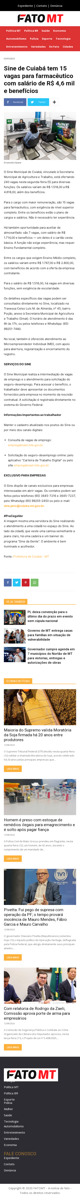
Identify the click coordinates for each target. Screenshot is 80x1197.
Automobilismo (14, 1126)
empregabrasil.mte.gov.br (25, 445)
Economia (10, 1145)
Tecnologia (11, 1121)
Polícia (8, 1103)
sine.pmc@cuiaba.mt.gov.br (24, 506)
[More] (54, 102)
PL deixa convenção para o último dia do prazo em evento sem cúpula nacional (50, 616)
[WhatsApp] (34, 582)
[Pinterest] (26, 582)
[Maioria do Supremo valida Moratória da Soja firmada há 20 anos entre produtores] (40, 707)
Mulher (8, 1109)
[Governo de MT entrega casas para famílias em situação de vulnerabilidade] (15, 636)
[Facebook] (8, 582)
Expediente (25, 6)
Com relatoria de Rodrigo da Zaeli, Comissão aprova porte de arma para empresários (37, 1013)
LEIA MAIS (13, 768)
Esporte (9, 1099)
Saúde (8, 1115)
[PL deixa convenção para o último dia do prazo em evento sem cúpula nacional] (15, 617)
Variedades (11, 1139)
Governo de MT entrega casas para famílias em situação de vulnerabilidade (50, 635)
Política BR (11, 1093)
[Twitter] (17, 582)
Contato (41, 6)
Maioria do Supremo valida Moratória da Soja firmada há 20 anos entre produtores (37, 735)
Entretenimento (14, 1132)
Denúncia (56, 6)
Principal (9, 1081)
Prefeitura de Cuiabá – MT (31, 556)
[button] (74, 18)
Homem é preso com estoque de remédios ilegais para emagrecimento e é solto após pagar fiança (39, 825)
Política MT (11, 1087)
